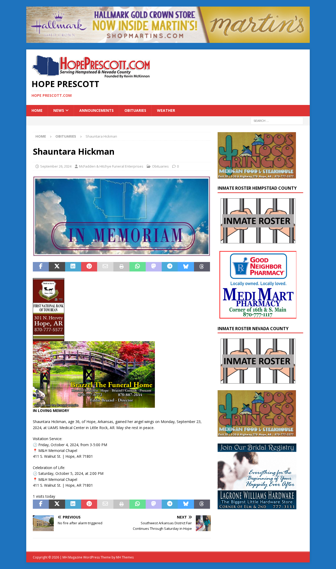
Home (37, 110)
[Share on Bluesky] (186, 266)
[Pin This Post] (89, 266)
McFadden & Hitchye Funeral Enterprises (111, 166)
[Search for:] (277, 120)
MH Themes (125, 557)
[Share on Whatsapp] (137, 266)
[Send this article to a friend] (105, 266)
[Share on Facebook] (41, 266)
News (58, 110)
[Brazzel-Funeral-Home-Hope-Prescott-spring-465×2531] (94, 404)
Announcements (96, 110)
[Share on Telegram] (170, 266)
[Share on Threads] (202, 266)
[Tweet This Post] (57, 266)
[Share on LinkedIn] (73, 266)
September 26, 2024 (55, 166)
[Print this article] (121, 266)
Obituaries (135, 110)
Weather (166, 110)
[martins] (168, 39)
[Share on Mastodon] (154, 266)
